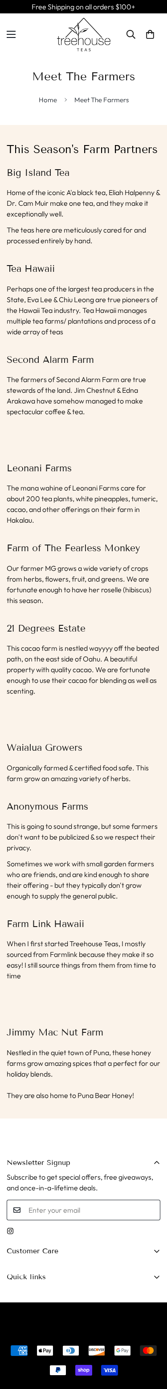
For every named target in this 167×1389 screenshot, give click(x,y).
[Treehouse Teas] (83, 34)
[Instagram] (10, 1231)
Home (48, 100)
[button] (150, 34)
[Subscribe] (150, 1210)
